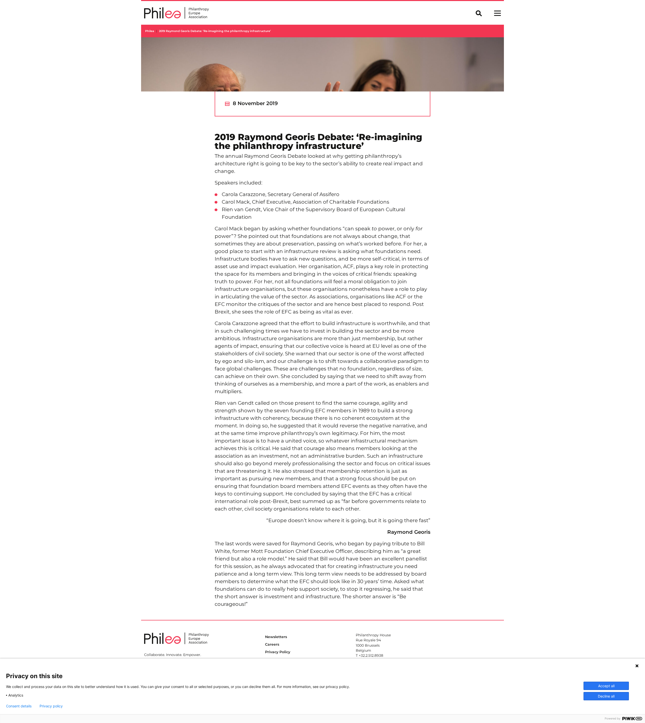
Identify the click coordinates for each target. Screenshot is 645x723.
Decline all (606, 696)
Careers (272, 644)
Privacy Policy (277, 652)
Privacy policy (51, 706)
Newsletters (276, 637)
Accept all (606, 686)
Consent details (18, 706)
